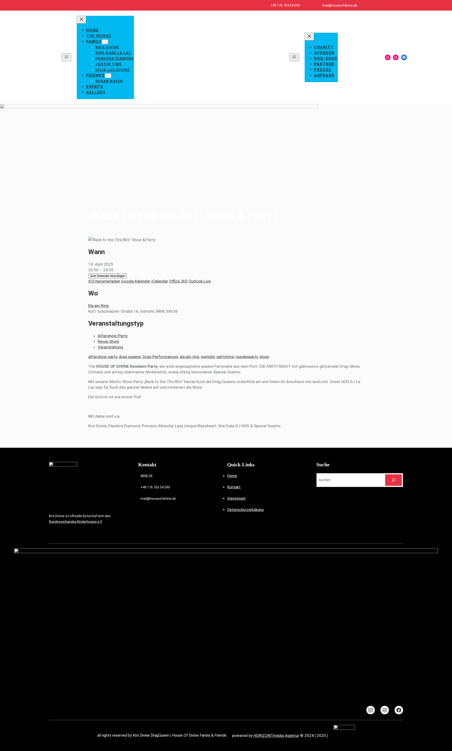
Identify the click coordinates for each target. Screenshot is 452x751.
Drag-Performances (160, 356)
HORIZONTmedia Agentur (276, 735)
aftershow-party (102, 356)
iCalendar (159, 281)
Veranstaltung (110, 347)
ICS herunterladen (104, 281)
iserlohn (208, 356)
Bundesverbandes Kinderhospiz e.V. (75, 521)
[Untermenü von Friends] (108, 75)
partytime (225, 356)
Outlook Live (200, 281)
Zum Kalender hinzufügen (107, 276)
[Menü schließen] (81, 20)
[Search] (393, 480)
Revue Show (108, 341)
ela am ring (189, 356)
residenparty (247, 356)
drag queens (130, 356)
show (264, 356)
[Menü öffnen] (66, 57)
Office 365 (178, 281)
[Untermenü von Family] (105, 41)
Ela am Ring (98, 305)
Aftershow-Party (113, 335)
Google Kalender (135, 281)
